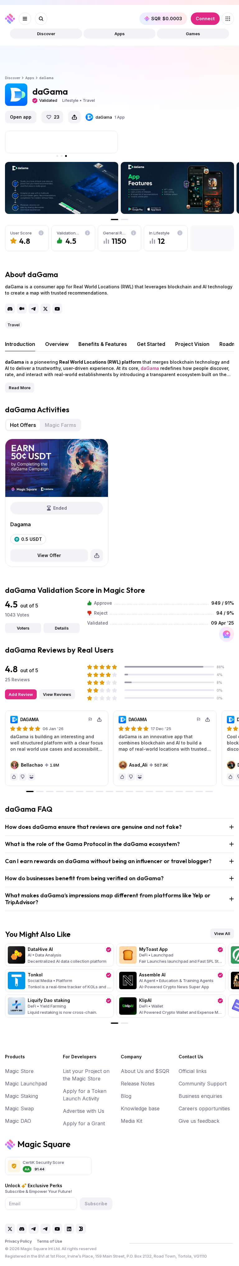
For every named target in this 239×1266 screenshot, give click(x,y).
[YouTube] (57, 309)
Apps (120, 33)
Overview (56, 344)
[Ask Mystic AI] (226, 634)
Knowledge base (140, 1108)
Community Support (203, 1083)
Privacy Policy (18, 1241)
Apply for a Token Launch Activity (84, 1095)
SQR (166, 18)
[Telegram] (34, 309)
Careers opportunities (204, 1108)
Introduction (20, 344)
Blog (126, 1096)
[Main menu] (25, 18)
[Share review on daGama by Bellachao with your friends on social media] (99, 719)
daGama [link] (46, 78)
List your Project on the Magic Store (86, 1075)
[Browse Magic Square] (228, 18)
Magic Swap (19, 1108)
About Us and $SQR (145, 1071)
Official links (193, 1071)
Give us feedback (199, 1121)
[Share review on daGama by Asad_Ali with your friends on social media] (207, 719)
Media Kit (131, 1121)
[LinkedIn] (69, 1229)
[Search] (41, 18)
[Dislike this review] (22, 777)
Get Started (151, 344)
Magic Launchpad (26, 1083)
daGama (150, 368)
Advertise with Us (83, 1111)
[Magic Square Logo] (10, 19)
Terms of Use (49, 1241)
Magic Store (19, 1071)
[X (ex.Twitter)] (45, 309)
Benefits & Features (102, 344)
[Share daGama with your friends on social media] (74, 117)
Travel (13, 324)
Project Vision (192, 344)
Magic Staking (21, 1096)
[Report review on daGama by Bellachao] (90, 719)
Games (193, 33)
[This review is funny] (31, 777)
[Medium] (22, 309)
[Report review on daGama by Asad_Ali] (199, 719)
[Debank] (81, 1229)
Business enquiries (200, 1096)
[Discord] (10, 309)
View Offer (49, 555)
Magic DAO (18, 1121)
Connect (205, 18)
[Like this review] (14, 777)
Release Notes (138, 1083)
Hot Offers (23, 425)
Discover (46, 33)
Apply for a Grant (84, 1123)
